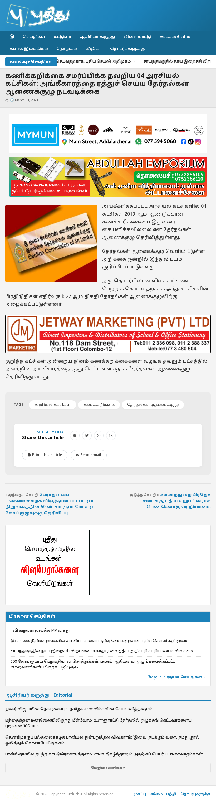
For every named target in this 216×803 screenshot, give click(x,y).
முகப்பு (140, 794)
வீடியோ (93, 49)
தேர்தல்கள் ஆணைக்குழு (153, 405)
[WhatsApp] (99, 435)
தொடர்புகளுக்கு (127, 49)
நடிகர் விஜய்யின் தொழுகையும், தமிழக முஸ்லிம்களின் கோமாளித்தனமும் (79, 709)
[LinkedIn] (111, 435)
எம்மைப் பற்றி (163, 794)
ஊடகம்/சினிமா (176, 36)
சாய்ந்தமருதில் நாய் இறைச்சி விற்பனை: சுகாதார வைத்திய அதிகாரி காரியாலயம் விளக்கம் (102, 651)
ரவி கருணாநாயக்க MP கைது (40, 630)
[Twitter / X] (87, 435)
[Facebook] (75, 435)
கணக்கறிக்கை (99, 405)
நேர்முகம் (66, 49)
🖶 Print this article (45, 455)
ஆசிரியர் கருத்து (97, 36)
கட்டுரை (62, 36)
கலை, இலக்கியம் (28, 49)
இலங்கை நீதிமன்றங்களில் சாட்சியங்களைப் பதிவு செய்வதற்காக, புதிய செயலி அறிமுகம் (99, 640)
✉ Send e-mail (88, 455)
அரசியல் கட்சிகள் (52, 405)
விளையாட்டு (137, 36)
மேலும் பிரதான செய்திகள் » (176, 677)
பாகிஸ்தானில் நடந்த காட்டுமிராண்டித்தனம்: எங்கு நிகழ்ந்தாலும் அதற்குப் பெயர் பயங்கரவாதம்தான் (104, 754)
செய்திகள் (34, 36)
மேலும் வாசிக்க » (108, 768)
